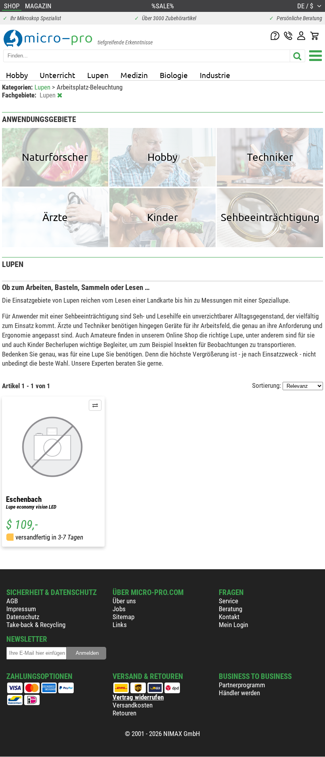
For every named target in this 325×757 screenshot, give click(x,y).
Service (228, 601)
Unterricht (57, 75)
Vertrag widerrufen (138, 697)
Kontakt (229, 617)
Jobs (119, 609)
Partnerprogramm (242, 685)
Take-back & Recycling (35, 625)
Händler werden (239, 693)
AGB (12, 601)
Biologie (174, 75)
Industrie (215, 75)
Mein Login (233, 625)
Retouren (124, 713)
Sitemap (123, 617)
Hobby (17, 75)
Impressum (21, 609)
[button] (95, 405)
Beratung (230, 609)
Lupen (98, 75)
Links (120, 625)
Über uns (124, 601)
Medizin (134, 75)
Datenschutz (22, 617)
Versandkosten (133, 705)
